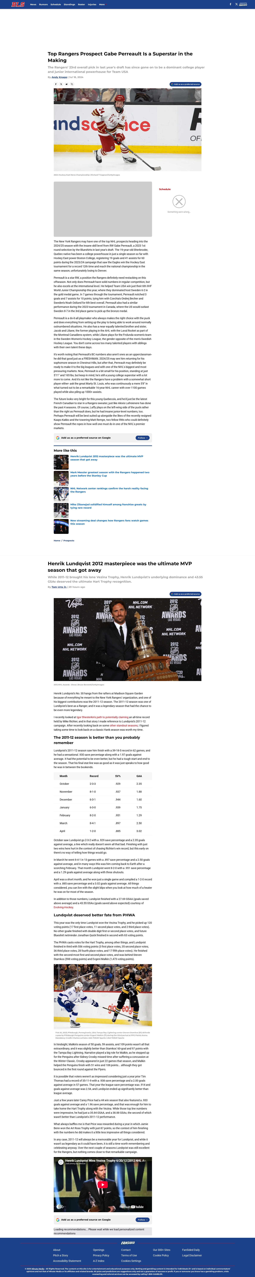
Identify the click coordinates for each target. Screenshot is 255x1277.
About (56, 1249)
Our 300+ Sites (161, 1249)
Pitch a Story (60, 1255)
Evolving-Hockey (63, 907)
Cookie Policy (161, 1255)
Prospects (68, 540)
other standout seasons (124, 725)
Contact (126, 1249)
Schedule (56, 4)
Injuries (92, 4)
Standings (69, 4)
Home (57, 540)
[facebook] (230, 4)
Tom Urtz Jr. (59, 587)
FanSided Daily (191, 1249)
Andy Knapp (59, 77)
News (33, 4)
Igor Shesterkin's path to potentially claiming (102, 717)
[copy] (72, 84)
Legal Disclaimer (192, 1255)
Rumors (43, 4)
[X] (236, 4)
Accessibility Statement (67, 1260)
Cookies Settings (131, 1260)
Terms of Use (129, 1255)
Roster (81, 4)
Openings (98, 1249)
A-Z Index (98, 1260)
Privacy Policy (101, 1255)
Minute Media (38, 1269)
